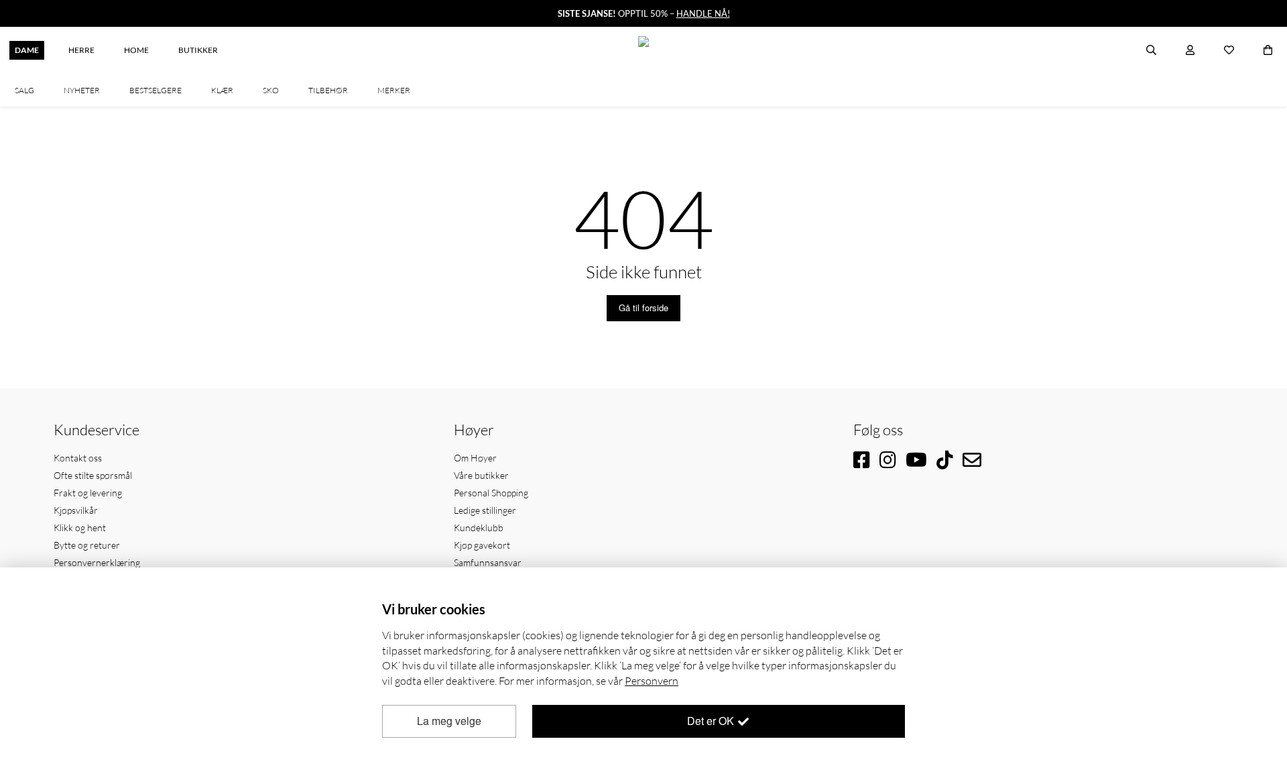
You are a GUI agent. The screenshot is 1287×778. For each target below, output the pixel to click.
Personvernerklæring (97, 562)
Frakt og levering (88, 492)
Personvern (651, 680)
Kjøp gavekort (482, 545)
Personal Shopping (491, 492)
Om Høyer (475, 457)
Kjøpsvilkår (76, 510)
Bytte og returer (87, 545)
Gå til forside (643, 307)
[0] (1268, 50)
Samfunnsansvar (488, 562)
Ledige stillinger (485, 510)
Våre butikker (481, 475)
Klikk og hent (80, 527)
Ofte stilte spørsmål (93, 475)
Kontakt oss (78, 457)
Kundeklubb (478, 527)
